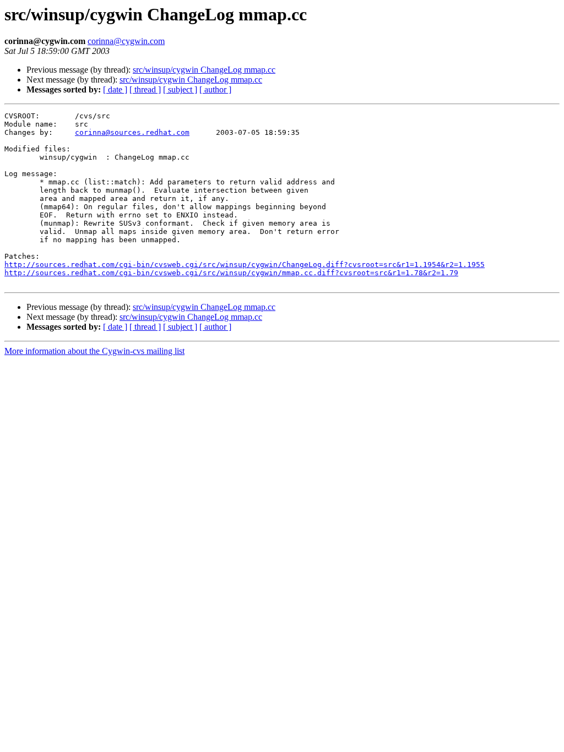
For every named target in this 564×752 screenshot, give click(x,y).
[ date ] (115, 89)
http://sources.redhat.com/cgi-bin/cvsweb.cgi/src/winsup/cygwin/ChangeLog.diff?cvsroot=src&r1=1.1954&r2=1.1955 (244, 264)
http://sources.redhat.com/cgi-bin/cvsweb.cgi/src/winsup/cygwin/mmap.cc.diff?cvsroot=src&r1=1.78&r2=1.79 (231, 273)
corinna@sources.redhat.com (132, 132)
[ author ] (215, 89)
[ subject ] (180, 89)
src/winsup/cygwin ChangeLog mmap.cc (204, 69)
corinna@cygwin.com (126, 41)
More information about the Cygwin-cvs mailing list (94, 351)
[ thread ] (145, 89)
